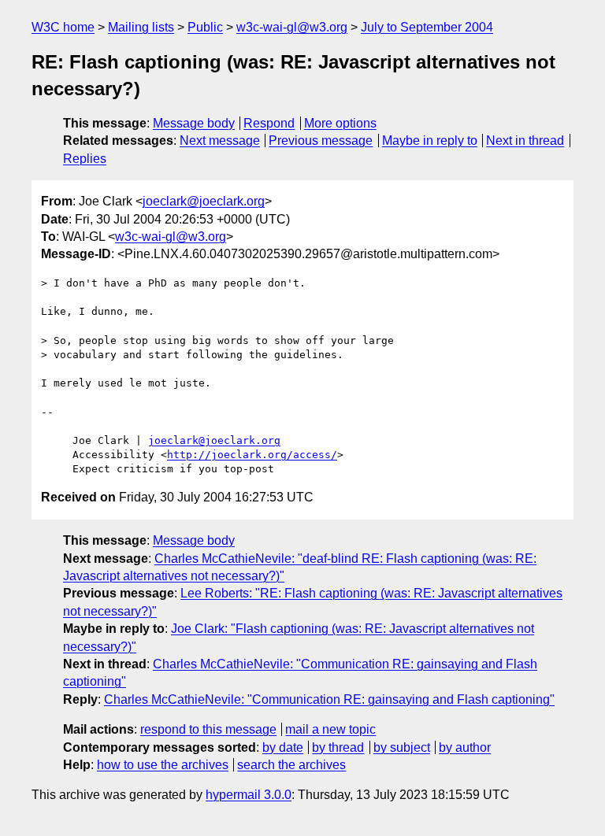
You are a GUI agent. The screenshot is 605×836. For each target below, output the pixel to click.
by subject (401, 747)
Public (205, 27)
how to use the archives (162, 764)
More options (340, 123)
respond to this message (208, 729)
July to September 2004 (427, 27)
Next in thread (525, 140)
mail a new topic (330, 729)
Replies (84, 158)
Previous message (321, 140)
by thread (338, 747)
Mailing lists (141, 27)
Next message (220, 140)
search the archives (291, 764)
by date (282, 747)
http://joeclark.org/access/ (252, 455)
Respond (269, 123)
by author (465, 747)
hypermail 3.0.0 (248, 794)
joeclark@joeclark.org (204, 201)
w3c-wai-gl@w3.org (291, 27)
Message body (194, 123)
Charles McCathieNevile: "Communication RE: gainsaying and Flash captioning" (329, 699)
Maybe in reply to (429, 140)
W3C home (63, 27)
